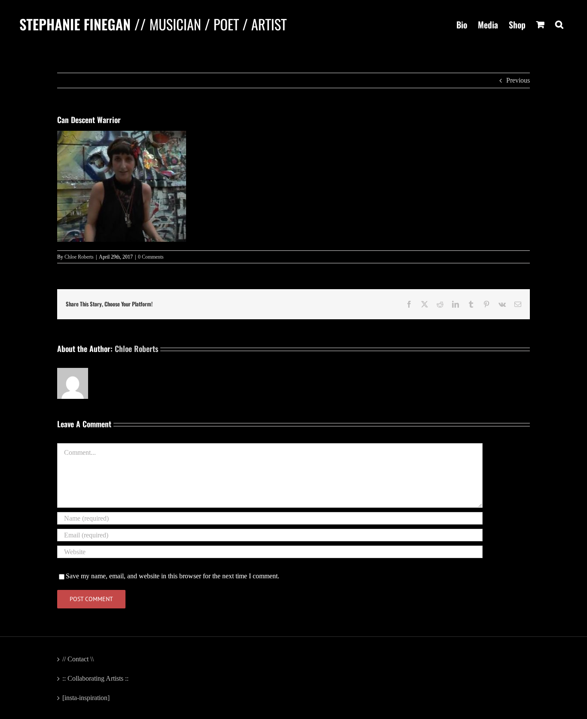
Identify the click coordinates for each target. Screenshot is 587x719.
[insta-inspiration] (86, 697)
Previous (518, 80)
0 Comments (151, 257)
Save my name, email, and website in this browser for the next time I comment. (172, 576)
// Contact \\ (78, 659)
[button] (559, 24)
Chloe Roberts (79, 257)
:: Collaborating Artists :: (95, 678)
